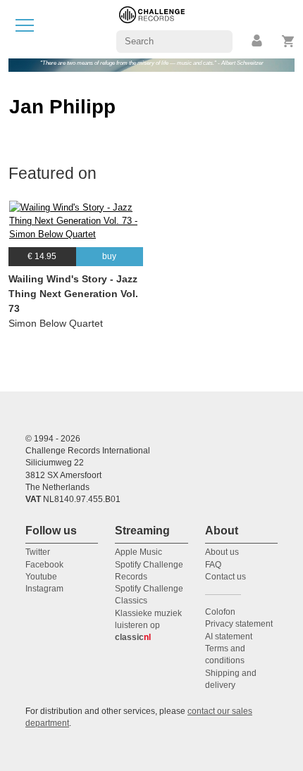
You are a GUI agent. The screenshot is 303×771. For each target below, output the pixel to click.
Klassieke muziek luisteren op (148, 625)
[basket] (288, 41)
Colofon (220, 612)
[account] (258, 41)
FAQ (213, 564)
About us (222, 552)
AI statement (228, 636)
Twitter (37, 552)
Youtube (41, 576)
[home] (152, 28)
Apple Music (138, 552)
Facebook (44, 564)
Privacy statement (239, 624)
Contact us (225, 576)
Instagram (44, 588)
